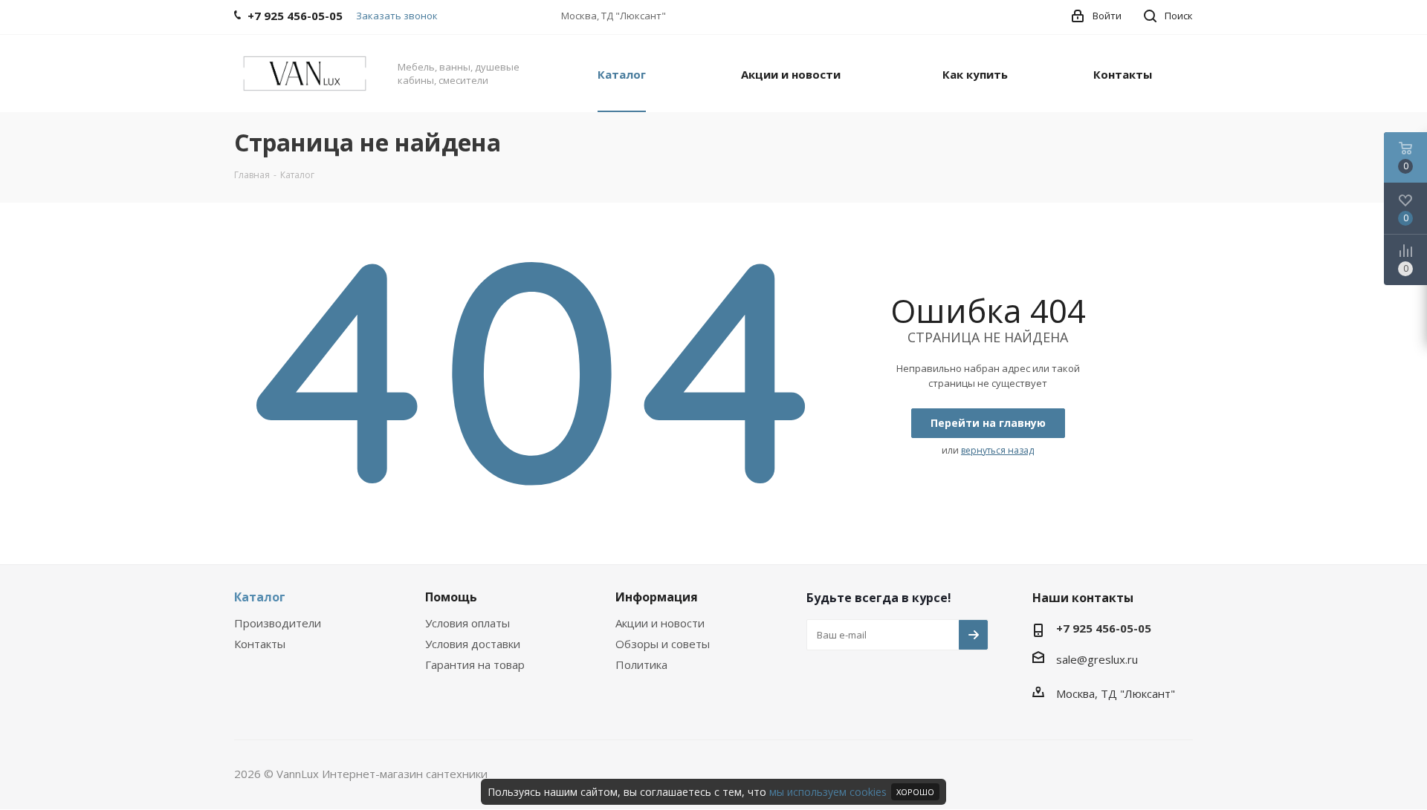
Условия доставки (472, 643)
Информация (656, 597)
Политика (641, 664)
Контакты (259, 643)
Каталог (259, 597)
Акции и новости (660, 622)
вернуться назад (997, 450)
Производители (277, 622)
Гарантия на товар (475, 664)
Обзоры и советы (662, 643)
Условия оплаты (467, 622)
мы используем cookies (828, 792)
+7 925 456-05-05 (1103, 628)
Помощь (451, 597)
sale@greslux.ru (1097, 659)
